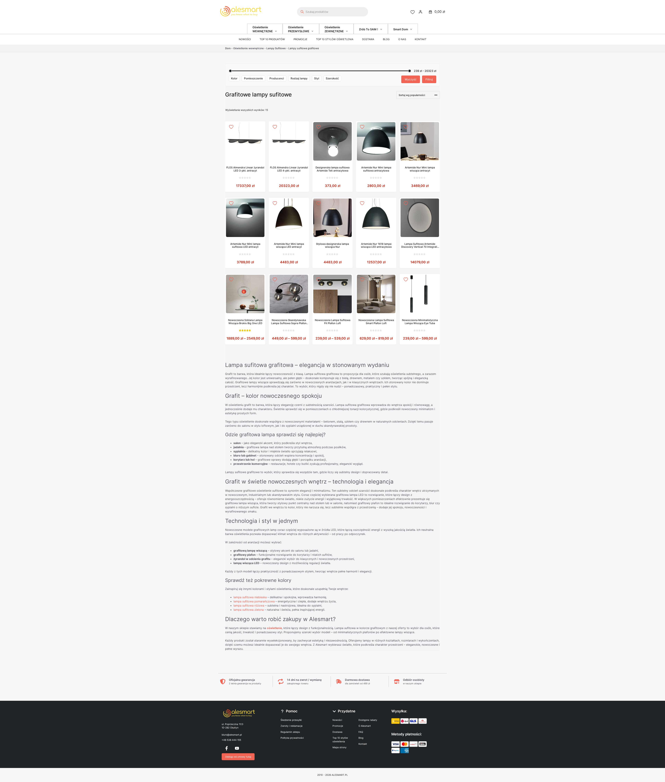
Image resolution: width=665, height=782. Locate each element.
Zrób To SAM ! (368, 29)
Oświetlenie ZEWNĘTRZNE (334, 29)
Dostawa (368, 39)
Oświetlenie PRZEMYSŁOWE (298, 29)
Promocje (300, 39)
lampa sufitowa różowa (248, 605)
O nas (402, 39)
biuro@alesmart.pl (232, 734)
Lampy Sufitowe (276, 48)
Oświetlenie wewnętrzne (248, 48)
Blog (386, 39)
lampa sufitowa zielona (248, 609)
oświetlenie (274, 628)
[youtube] (237, 748)
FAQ (360, 732)
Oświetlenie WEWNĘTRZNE (262, 29)
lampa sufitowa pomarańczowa (254, 601)
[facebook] (226, 748)
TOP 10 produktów (272, 39)
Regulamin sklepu (290, 732)
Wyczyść (410, 79)
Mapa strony (339, 747)
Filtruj (429, 79)
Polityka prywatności (292, 737)
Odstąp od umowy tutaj (238, 756)
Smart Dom (400, 29)
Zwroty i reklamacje (292, 725)
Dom (228, 48)
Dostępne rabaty (367, 720)
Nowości (245, 39)
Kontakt (420, 39)
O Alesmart (364, 725)
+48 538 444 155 (231, 740)
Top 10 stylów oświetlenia (334, 39)
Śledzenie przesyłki (291, 720)
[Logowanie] (420, 12)
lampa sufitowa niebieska (250, 597)
